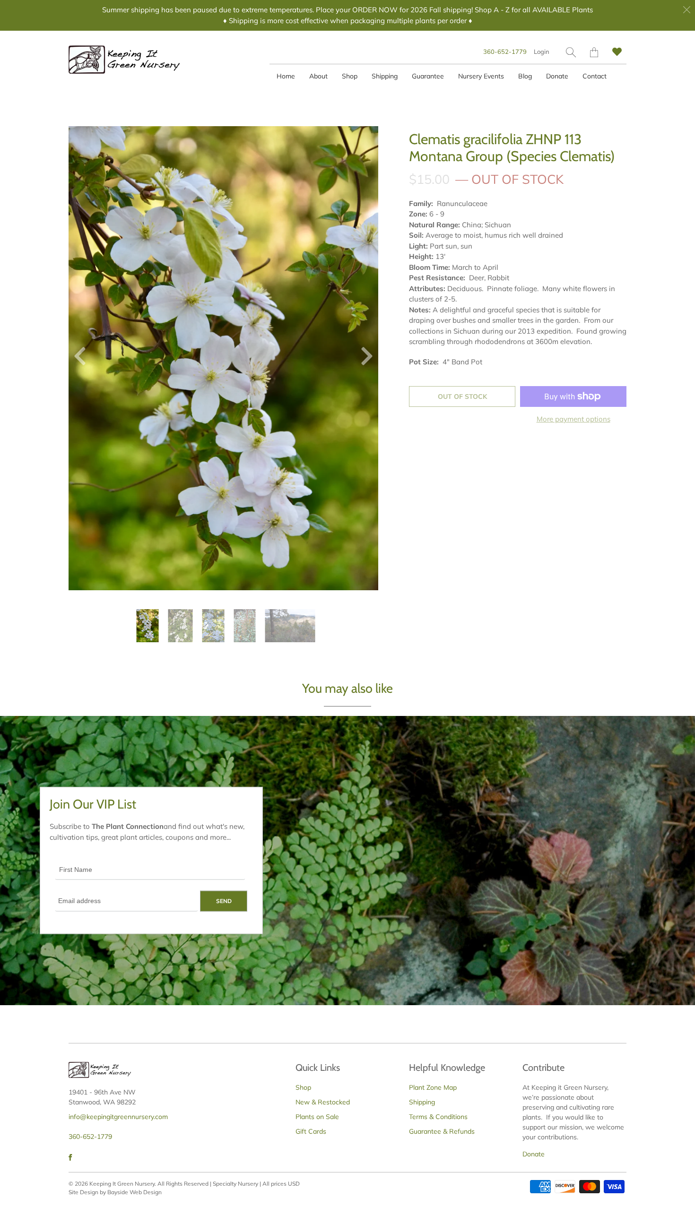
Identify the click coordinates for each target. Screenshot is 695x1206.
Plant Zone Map (433, 1087)
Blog (525, 76)
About (318, 76)
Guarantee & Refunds (442, 1131)
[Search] (571, 52)
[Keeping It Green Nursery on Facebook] (70, 1157)
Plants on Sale (317, 1116)
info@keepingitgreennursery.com (118, 1116)
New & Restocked (322, 1102)
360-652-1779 (505, 51)
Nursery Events (481, 76)
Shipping (385, 76)
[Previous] (83, 358)
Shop (349, 76)
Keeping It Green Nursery (122, 1183)
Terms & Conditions (438, 1116)
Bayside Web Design (134, 1192)
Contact (594, 76)
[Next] (363, 358)
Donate (557, 76)
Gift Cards (310, 1131)
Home (286, 76)
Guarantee (428, 76)
